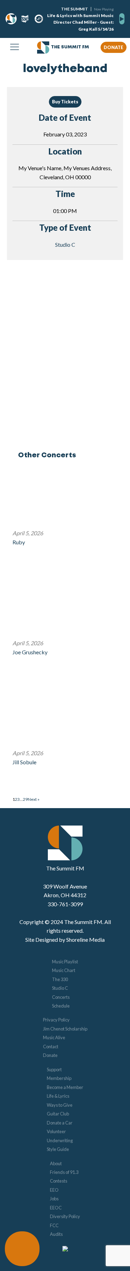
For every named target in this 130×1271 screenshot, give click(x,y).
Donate (50, 1055)
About (56, 1163)
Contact (50, 1046)
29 (25, 799)
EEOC (56, 1207)
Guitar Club (58, 1113)
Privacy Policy (56, 1020)
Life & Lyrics (58, 1096)
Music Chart (63, 970)
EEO (54, 1190)
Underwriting (60, 1140)
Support (54, 1069)
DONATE (113, 47)
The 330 (60, 979)
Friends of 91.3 (64, 1172)
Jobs (54, 1198)
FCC (54, 1225)
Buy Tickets (65, 101)
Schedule (61, 1006)
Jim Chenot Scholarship (65, 1029)
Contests (58, 1181)
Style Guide (58, 1149)
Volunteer (56, 1131)
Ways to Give (59, 1105)
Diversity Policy (65, 1216)
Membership (59, 1078)
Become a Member (65, 1087)
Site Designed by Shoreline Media (65, 939)
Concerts (61, 997)
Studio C (65, 244)
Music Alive (54, 1037)
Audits (56, 1234)
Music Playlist (65, 961)
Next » (34, 799)
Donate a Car (59, 1123)
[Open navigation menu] (14, 47)
